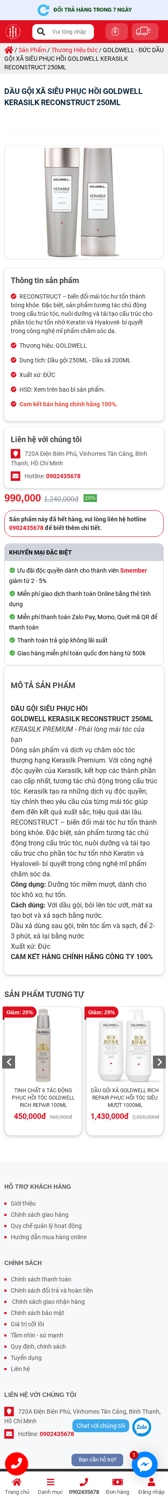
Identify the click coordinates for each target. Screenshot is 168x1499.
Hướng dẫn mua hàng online (49, 1237)
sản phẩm (32, 50)
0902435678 (84, 1492)
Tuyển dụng (26, 1357)
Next (159, 1062)
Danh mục (50, 1492)
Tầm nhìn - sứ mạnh (37, 1335)
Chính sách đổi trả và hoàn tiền (52, 1290)
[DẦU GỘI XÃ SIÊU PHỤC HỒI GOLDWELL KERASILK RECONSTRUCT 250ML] (84, 202)
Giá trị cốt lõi (27, 1324)
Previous (8, 1062)
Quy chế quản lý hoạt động (46, 1225)
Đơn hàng (117, 1492)
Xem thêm (47, 1046)
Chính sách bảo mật (37, 1312)
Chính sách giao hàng (39, 1214)
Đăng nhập (151, 1492)
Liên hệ (20, 1368)
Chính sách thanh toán (41, 1279)
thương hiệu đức (74, 50)
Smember (133, 570)
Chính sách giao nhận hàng (48, 1301)
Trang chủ (17, 1492)
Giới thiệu (23, 1203)
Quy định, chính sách (38, 1346)
